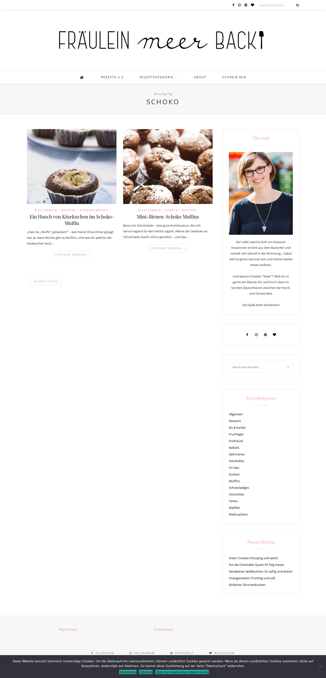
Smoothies (236, 494)
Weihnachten (238, 514)
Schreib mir (234, 77)
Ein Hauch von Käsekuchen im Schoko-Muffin (72, 219)
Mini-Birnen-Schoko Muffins (168, 216)
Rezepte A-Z (112, 77)
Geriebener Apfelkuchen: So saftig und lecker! (261, 571)
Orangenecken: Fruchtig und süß (252, 578)
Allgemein (47, 210)
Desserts (235, 421)
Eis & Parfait (237, 427)
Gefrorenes (237, 454)
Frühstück (236, 441)
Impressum (67, 629)
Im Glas (234, 467)
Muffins (68, 210)
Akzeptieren (128, 672)
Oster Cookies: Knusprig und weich (253, 558)
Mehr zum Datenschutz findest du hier (182, 672)
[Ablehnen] (320, 666)
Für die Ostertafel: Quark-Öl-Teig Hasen (256, 565)
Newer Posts (45, 281)
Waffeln (234, 508)
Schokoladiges (94, 210)
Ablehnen (146, 672)
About (200, 77)
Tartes (233, 501)
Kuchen (234, 474)
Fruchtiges (236, 434)
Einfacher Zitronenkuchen (247, 585)
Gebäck (171, 210)
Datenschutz (163, 629)
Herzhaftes (236, 461)
